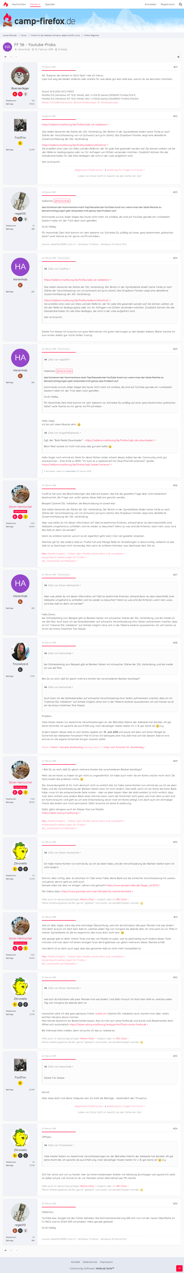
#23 (175, 192)
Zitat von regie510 (58, 359)
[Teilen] (178, 57)
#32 (175, 977)
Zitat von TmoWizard (60, 1145)
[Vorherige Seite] (5, 56)
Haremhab (63, 200)
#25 (175, 348)
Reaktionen (11, 100)
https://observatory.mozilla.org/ (60, 812)
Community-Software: (92, 1268)
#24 (175, 257)
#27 (175, 574)
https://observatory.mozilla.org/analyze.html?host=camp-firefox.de (108, 1024)
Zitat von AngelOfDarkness (63, 432)
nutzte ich (100, 1013)
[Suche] (180, 4)
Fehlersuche (65, 102)
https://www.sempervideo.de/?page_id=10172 (132, 885)
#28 (175, 642)
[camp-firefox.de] (92, 19)
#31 (175, 916)
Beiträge (9, 104)
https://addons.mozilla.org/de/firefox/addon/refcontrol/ (74, 144)
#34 (175, 1128)
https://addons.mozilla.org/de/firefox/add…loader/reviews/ (76, 464)
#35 (175, 1203)
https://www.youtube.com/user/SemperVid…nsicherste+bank (96, 891)
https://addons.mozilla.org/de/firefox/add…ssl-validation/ (75, 124)
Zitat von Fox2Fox (58, 268)
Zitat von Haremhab (59, 653)
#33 (175, 1055)
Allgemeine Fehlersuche (88, 169)
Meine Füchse (50, 102)
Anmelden (150, 4)
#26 (175, 485)
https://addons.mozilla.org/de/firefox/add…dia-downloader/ (119, 440)
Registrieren (168, 4)
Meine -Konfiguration (71, 747)
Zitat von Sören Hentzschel (63, 585)
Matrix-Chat (87, 899)
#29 (175, 760)
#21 (175, 66)
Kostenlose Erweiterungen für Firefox (63, 557)
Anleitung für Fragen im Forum (125, 169)
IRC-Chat (121, 899)
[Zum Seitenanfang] (179, 1268)
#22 (175, 116)
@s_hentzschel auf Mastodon (59, 560)
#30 (175, 841)
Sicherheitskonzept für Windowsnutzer (96, 102)
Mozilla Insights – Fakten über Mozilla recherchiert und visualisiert (82, 553)
